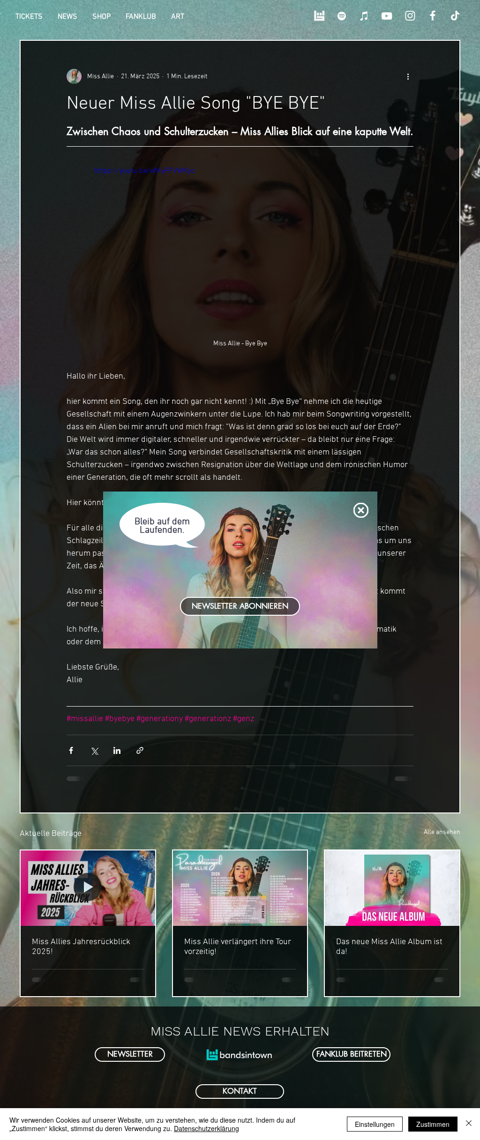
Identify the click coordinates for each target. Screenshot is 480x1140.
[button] (360, 510)
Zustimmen (433, 1124)
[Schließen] (468, 1124)
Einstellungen (375, 1124)
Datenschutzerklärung (206, 1128)
